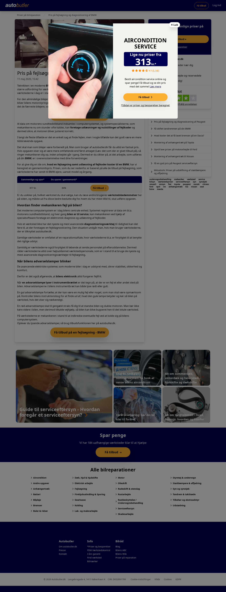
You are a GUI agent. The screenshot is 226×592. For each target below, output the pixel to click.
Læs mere (155, 86)
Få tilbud (144, 97)
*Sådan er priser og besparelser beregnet (145, 105)
